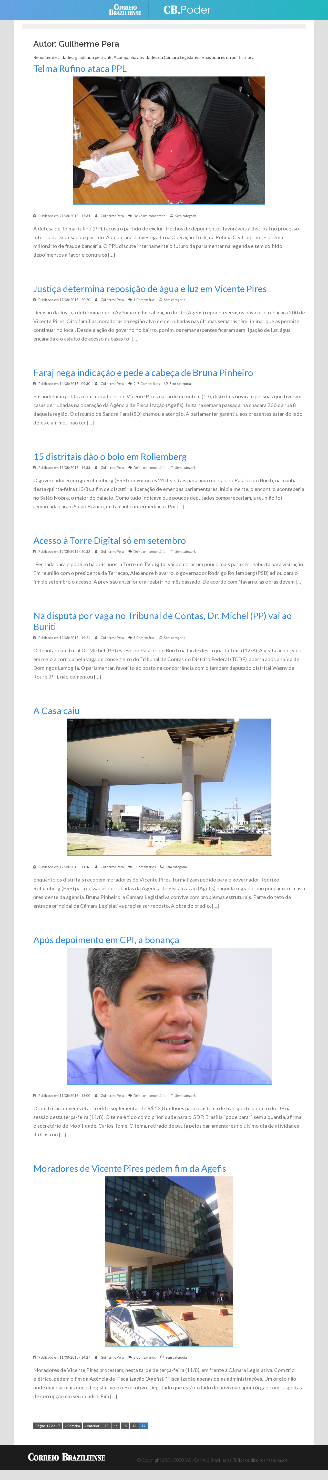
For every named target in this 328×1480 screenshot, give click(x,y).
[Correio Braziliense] (129, 9)
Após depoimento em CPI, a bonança (106, 939)
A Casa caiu (56, 710)
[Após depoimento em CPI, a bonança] (169, 1016)
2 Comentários (145, 1357)
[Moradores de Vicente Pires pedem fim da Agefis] (169, 1261)
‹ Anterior (92, 1426)
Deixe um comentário (150, 216)
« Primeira (72, 1426)
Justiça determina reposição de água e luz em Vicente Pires (150, 288)
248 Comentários (147, 384)
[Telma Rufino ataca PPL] (169, 140)
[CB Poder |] (184, 9)
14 (116, 1426)
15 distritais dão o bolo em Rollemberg (110, 456)
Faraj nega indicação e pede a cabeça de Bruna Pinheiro (143, 372)
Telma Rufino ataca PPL (80, 68)
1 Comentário (144, 300)
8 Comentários (145, 867)
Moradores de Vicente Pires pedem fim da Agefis (129, 1168)
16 (134, 1426)
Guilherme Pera (112, 216)
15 (125, 1426)
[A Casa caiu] (169, 787)
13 (107, 1426)
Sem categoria (186, 216)
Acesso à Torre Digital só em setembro (109, 540)
